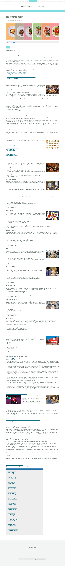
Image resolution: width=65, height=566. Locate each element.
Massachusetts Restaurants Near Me (13, 495)
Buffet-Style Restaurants (11, 153)
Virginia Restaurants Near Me (12, 526)
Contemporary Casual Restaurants (13, 148)
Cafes (8, 151)
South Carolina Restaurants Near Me (13, 519)
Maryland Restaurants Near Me (12, 494)
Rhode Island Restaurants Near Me (12, 518)
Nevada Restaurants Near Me (12, 504)
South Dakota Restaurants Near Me (12, 520)
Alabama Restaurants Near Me (12, 471)
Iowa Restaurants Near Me (11, 488)
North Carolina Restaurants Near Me (13, 510)
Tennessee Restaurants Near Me (12, 521)
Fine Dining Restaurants (11, 145)
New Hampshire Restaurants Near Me (13, 505)
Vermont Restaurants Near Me (12, 525)
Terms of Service (42, 559)
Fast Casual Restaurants (11, 150)
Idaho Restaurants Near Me (11, 484)
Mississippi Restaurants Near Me (12, 499)
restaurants (40, 92)
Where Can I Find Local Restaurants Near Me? (14, 78)
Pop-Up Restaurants (10, 156)
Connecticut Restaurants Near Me (12, 478)
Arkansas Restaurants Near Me (12, 474)
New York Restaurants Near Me (12, 509)
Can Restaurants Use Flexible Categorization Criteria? (16, 75)
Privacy (37, 559)
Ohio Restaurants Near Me (11, 513)
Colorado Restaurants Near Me (12, 477)
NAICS (13, 358)
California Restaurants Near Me (12, 476)
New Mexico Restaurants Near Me (12, 508)
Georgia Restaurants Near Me (12, 482)
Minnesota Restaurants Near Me (12, 498)
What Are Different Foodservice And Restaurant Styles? (16, 73)
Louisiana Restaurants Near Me (12, 492)
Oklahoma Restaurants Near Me (12, 514)
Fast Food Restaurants (10, 149)
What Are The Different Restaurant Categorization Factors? (17, 72)
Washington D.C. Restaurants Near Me (13, 529)
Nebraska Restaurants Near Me (12, 503)
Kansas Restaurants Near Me (12, 489)
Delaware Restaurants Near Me (12, 479)
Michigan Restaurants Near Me (12, 497)
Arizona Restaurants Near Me (12, 473)
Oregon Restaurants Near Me (12, 515)
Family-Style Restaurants (11, 154)
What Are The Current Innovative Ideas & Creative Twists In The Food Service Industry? (21, 77)
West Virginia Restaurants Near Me (12, 530)
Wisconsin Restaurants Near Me (12, 531)
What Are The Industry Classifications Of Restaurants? (16, 74)
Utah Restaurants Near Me (11, 524)
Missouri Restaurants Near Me (12, 500)
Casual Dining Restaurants (11, 146)
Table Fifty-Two (25, 6)
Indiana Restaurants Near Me (12, 487)
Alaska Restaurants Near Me (11, 472)
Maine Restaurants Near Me (11, 493)
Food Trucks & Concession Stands (12, 155)
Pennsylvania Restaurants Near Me (12, 516)
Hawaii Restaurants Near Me (11, 483)
